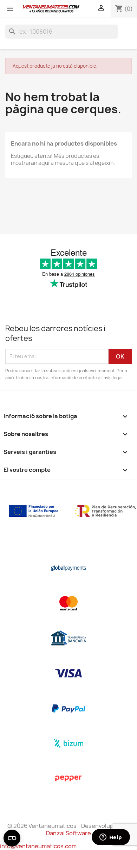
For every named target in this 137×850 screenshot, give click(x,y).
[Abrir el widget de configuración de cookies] (12, 838)
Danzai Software (68, 833)
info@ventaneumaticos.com (38, 846)
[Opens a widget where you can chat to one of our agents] (110, 837)
